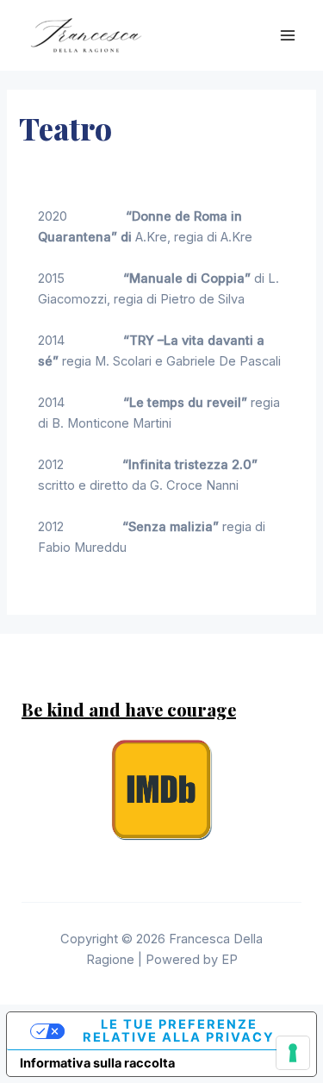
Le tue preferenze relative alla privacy (179, 1031)
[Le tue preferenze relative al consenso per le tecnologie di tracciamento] (292, 1052)
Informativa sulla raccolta (97, 1063)
